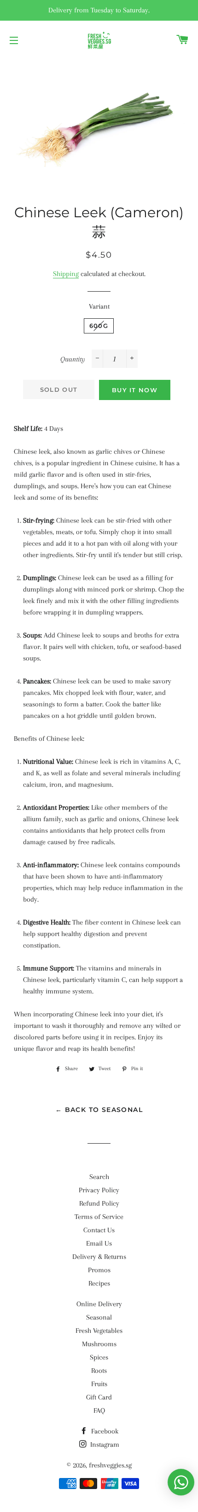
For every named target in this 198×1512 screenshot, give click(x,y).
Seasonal (99, 1317)
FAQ (99, 1410)
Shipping (66, 274)
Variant (99, 306)
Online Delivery (99, 1304)
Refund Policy (99, 1203)
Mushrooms (99, 1344)
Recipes (99, 1283)
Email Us (99, 1243)
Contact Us (99, 1230)
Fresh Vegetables (99, 1330)
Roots (99, 1370)
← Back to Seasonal (99, 1110)
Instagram (103, 1444)
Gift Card (99, 1397)
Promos (99, 1270)
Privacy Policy (99, 1190)
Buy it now (134, 390)
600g (98, 325)
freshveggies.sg (110, 1465)
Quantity (72, 359)
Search (99, 1177)
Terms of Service (99, 1217)
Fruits (99, 1384)
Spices (99, 1357)
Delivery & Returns (99, 1256)
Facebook (103, 1431)
